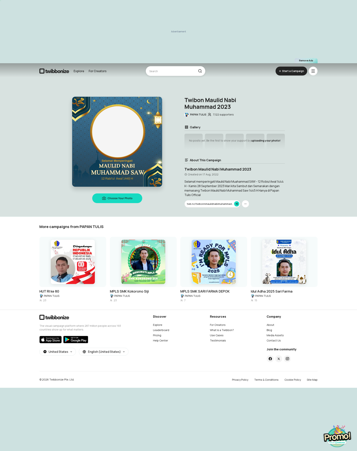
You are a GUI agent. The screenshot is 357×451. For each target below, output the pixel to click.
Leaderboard (161, 330)
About (270, 325)
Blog (269, 330)
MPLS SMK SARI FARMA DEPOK (205, 291)
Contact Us (274, 340)
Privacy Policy (240, 379)
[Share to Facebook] (270, 359)
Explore (79, 71)
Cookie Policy (292, 379)
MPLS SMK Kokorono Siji (129, 291)
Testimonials (218, 340)
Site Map (312, 379)
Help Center (160, 340)
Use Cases (216, 335)
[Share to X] (278, 359)
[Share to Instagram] (287, 359)
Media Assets (275, 335)
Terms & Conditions (266, 379)
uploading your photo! (265, 140)
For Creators (98, 71)
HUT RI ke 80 (49, 291)
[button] (200, 71)
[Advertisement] (178, 32)
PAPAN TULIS (51, 296)
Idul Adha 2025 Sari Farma (271, 291)
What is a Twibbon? (222, 330)
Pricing (157, 335)
